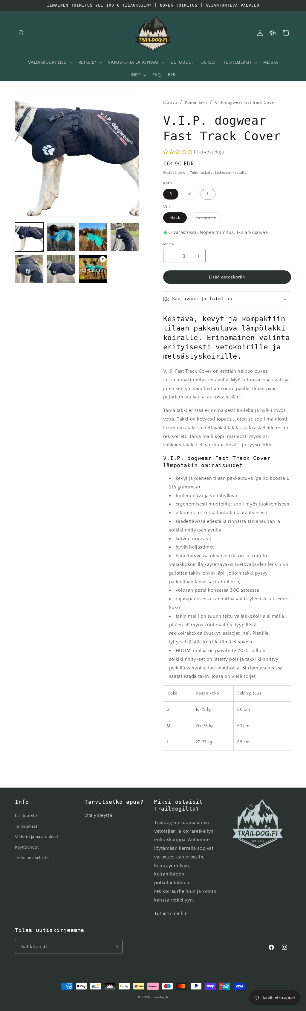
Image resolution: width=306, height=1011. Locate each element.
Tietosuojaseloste (31, 857)
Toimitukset (26, 826)
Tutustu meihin (171, 913)
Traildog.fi (160, 997)
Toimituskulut (202, 173)
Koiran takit (196, 102)
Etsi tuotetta (26, 815)
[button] (21, 32)
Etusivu (170, 102)
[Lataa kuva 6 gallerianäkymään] (61, 269)
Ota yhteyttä (98, 815)
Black (174, 217)
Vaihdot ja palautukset (36, 837)
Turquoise (209, 219)
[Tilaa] (115, 947)
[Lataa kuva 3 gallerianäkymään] (93, 237)
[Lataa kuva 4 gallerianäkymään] (124, 237)
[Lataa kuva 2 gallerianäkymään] (61, 237)
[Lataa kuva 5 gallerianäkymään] (29, 269)
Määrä (168, 244)
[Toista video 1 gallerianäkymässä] (93, 269)
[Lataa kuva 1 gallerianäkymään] (29, 237)
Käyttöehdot (27, 847)
